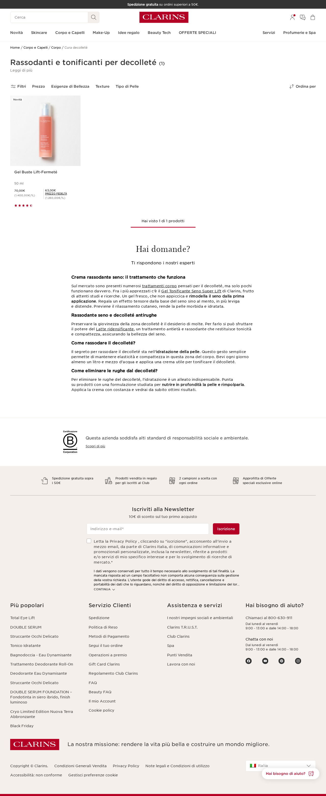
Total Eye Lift (22, 618)
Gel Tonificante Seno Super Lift (191, 291)
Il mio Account (102, 701)
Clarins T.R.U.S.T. (182, 627)
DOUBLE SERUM (26, 627)
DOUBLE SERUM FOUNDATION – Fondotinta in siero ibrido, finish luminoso (41, 697)
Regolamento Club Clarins (113, 673)
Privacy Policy (126, 766)
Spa (170, 646)
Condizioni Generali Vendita (80, 766)
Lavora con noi (181, 664)
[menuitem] (292, 17)
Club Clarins (178, 636)
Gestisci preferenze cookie (93, 775)
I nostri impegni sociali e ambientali (200, 618)
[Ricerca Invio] (93, 17)
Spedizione (99, 618)
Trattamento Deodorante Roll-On (41, 664)
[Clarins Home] (164, 17)
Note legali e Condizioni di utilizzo (177, 766)
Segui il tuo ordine (106, 646)
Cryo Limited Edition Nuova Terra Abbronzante (41, 714)
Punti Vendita (179, 655)
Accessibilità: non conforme (36, 775)
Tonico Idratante (25, 646)
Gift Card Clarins (104, 664)
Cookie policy (101, 710)
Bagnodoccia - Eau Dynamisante (41, 655)
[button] (21, 70)
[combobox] (281, 766)
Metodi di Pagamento (109, 636)
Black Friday (22, 726)
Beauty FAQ (100, 692)
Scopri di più (95, 446)
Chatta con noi (259, 639)
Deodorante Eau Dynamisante (38, 673)
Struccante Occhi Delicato (34, 636)
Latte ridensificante (115, 329)
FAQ (93, 683)
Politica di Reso (103, 627)
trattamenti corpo (159, 286)
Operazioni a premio (108, 655)
